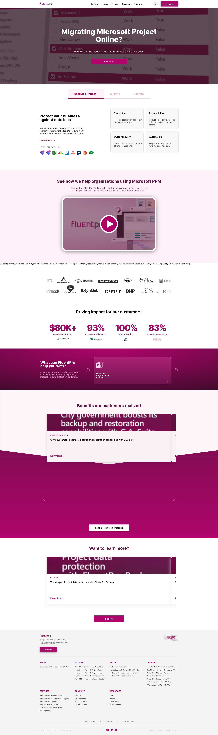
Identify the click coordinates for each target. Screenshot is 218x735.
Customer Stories (81, 699)
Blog (111, 695)
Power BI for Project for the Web (159, 679)
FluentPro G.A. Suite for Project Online (161, 667)
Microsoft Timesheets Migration (51, 707)
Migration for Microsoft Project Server (88, 673)
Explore (109, 619)
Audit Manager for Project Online (159, 682)
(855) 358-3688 (70, 730)
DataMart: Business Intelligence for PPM (161, 670)
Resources (126, 4)
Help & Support (115, 705)
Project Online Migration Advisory (52, 695)
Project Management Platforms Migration (90, 679)
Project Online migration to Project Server (90, 667)
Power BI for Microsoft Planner (158, 673)
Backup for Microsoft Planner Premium (123, 673)
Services (105, 4)
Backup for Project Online (118, 667)
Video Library (114, 701)
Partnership (138, 4)
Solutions (94, 4)
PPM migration (45, 711)
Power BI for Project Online (157, 676)
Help (117, 721)
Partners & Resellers (82, 701)
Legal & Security (81, 705)
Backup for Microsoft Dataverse (121, 676)
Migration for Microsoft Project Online (88, 670)
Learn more (46, 140)
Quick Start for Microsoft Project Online (54, 667)
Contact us (169, 4)
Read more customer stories (109, 528)
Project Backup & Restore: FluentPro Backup (125, 670)
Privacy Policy (96, 721)
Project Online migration (48, 701)
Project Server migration (49, 705)
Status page (108, 721)
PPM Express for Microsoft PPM (158, 685)
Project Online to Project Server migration (55, 699)
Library (112, 699)
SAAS (86, 721)
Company (115, 4)
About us (78, 695)
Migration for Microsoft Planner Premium (89, 676)
